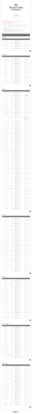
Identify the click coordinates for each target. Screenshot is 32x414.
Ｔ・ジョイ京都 (6, 307)
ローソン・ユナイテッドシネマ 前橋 (7, 203)
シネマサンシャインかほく (7, 235)
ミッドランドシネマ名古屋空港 (7, 250)
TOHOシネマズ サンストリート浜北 (7, 260)
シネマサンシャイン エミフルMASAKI (7, 354)
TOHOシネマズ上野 (6, 102)
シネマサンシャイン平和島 (7, 112)
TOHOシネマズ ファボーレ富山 (7, 230)
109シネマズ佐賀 (6, 381)
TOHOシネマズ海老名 (6, 153)
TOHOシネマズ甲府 (6, 208)
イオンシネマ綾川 (6, 349)
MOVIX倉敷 (5, 334)
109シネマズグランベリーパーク (7, 128)
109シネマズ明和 (6, 270)
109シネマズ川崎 (6, 143)
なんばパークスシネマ (6, 282)
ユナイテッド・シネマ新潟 (7, 220)
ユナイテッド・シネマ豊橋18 (7, 245)
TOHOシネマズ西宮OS (6, 302)
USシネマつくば (6, 193)
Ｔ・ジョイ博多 (6, 366)
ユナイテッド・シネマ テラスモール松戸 (8, 188)
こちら (20, 31)
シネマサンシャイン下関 (6, 344)
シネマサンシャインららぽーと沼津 (7, 265)
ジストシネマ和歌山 (6, 317)
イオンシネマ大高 (6, 240)
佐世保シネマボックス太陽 (7, 386)
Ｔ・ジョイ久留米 (6, 376)
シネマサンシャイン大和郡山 (7, 312)
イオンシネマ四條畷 (6, 292)
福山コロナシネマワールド (7, 339)
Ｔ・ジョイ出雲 (6, 329)
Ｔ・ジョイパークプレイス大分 (7, 391)
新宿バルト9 (6, 97)
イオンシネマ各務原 (6, 255)
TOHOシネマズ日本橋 (6, 92)
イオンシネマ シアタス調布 (7, 123)
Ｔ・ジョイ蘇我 (6, 178)
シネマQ (5, 401)
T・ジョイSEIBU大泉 (6, 107)
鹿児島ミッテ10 (6, 396)
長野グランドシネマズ (6, 225)
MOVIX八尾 (5, 287)
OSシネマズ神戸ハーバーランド (7, 297)
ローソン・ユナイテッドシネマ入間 (7, 168)
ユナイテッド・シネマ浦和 (7, 158)
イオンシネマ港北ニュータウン (7, 133)
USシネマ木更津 (6, 183)
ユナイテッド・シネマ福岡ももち (7, 371)
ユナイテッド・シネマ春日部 (7, 163)
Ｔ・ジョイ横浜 (6, 138)
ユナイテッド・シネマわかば (7, 173)
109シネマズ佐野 (6, 198)
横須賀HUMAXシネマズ (6, 148)
